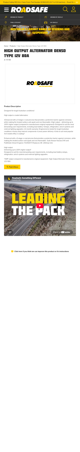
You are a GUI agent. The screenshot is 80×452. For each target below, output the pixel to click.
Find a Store (13, 167)
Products (13, 46)
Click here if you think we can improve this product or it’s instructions (41, 251)
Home (6, 46)
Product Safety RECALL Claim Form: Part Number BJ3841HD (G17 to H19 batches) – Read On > (39, 2)
